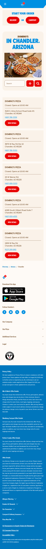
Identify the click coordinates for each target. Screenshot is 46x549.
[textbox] (23, 540)
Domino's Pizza (13, 101)
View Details (12, 123)
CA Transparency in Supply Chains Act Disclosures (18, 526)
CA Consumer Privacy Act (10, 530)
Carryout (32, 20)
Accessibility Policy (8, 535)
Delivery (13, 20)
